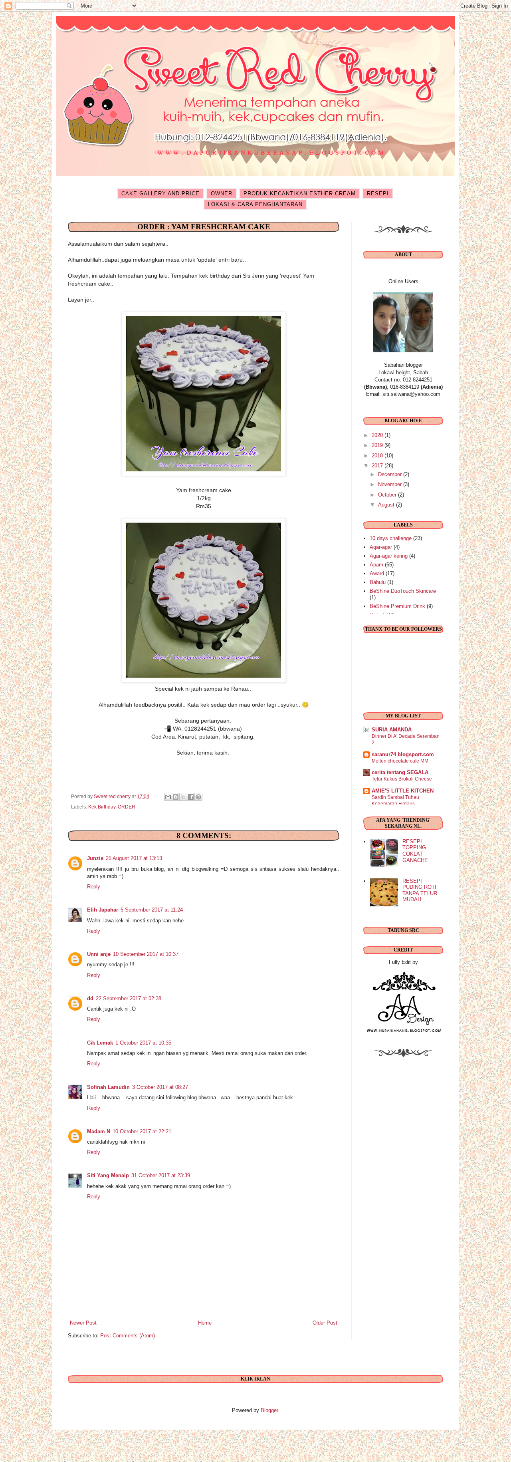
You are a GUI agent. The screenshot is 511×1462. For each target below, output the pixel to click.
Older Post (325, 1323)
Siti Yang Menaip (108, 1175)
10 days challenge (391, 538)
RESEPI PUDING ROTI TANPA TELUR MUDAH (419, 890)
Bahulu (378, 582)
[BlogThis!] (176, 797)
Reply (93, 887)
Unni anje (99, 954)
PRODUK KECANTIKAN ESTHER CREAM (300, 194)
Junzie (95, 858)
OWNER (221, 194)
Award (377, 573)
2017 (378, 466)
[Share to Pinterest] (198, 797)
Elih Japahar (102, 910)
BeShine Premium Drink (397, 606)
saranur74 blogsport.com (403, 754)
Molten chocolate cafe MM (400, 761)
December (390, 474)
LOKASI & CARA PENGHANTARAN (255, 204)
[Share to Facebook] (191, 797)
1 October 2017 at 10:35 (143, 1043)
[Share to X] (183, 797)
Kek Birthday (101, 806)
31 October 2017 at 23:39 (160, 1175)
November (390, 484)
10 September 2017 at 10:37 (145, 954)
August (387, 505)
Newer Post (83, 1323)
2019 (378, 445)
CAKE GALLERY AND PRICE (160, 194)
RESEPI (378, 194)
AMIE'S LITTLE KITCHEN (403, 791)
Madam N (98, 1131)
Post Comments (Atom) (127, 1336)
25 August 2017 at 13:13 (134, 858)
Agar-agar (381, 547)
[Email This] (168, 797)
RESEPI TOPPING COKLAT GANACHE (415, 850)
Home (205, 1323)
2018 (378, 456)
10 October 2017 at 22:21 (142, 1131)
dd (90, 998)
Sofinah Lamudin (108, 1087)
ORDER (126, 806)
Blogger (269, 1410)
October (388, 495)
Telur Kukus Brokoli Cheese (402, 779)
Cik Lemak (100, 1043)
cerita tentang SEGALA (400, 772)
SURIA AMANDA (392, 730)
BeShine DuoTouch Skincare (403, 591)
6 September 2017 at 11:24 (152, 910)
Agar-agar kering (389, 556)
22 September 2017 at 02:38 (128, 998)
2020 (378, 435)
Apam (376, 565)
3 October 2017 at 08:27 (160, 1087)
